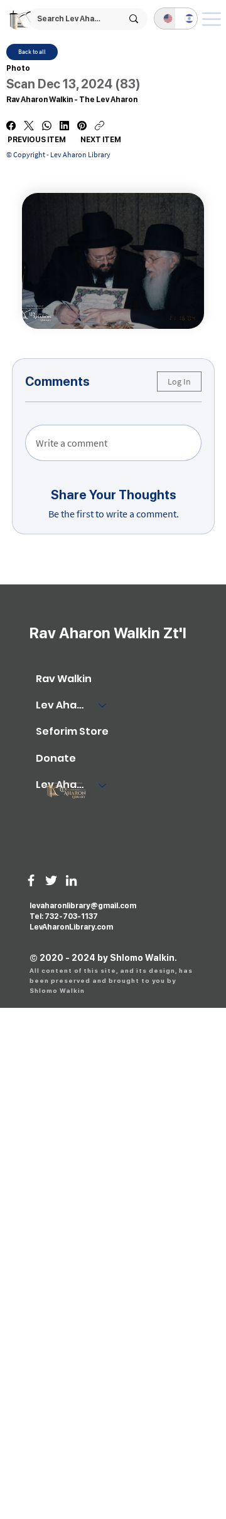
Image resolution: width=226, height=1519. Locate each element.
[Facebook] (11, 125)
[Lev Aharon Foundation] (103, 785)
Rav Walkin (64, 678)
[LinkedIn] (64, 125)
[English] (165, 18)
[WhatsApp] (46, 125)
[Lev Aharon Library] (103, 705)
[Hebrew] (186, 18)
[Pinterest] (82, 125)
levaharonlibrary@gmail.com (83, 905)
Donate (56, 758)
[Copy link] (99, 125)
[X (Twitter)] (29, 125)
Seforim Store (72, 731)
